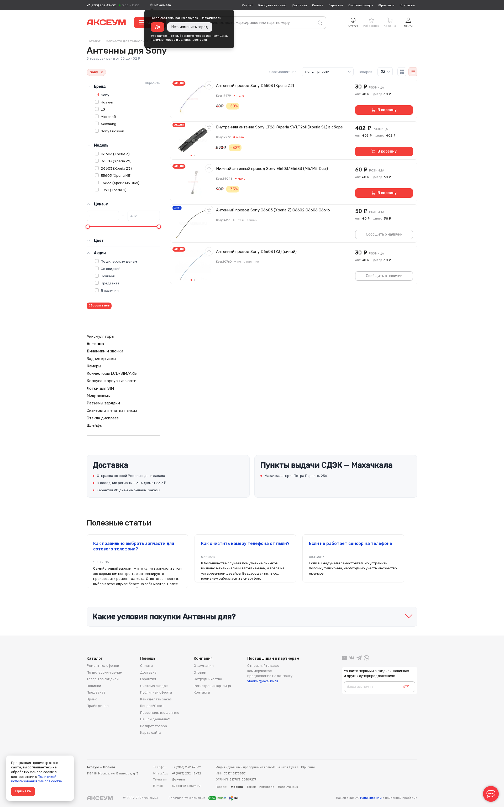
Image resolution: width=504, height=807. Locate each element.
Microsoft (108, 116)
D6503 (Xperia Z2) (116, 161)
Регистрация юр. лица (212, 686)
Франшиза (386, 5)
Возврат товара (153, 726)
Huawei (107, 102)
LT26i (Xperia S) (114, 190)
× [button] (102, 72)
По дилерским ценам (119, 261)
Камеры (94, 366)
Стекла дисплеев (103, 418)
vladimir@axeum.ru (262, 681)
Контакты (407, 5)
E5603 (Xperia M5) (116, 175)
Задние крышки (101, 358)
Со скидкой (110, 269)
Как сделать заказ (272, 5)
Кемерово (266, 787)
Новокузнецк (288, 787)
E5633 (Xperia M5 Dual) (120, 183)
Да (157, 27)
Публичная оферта (156, 692)
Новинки (108, 276)
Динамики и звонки (105, 351)
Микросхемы (99, 395)
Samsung (108, 124)
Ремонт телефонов (103, 666)
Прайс (92, 699)
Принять (23, 791)
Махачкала (162, 5)
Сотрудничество (208, 679)
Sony (105, 95)
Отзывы (200, 672)
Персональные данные (159, 713)
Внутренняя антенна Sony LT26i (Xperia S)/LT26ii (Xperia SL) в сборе (279, 127)
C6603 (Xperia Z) (115, 154)
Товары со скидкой (103, 679)
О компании (204, 666)
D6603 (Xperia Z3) (116, 168)
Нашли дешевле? (155, 719)
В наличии (110, 290)
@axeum (178, 779)
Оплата (317, 5)
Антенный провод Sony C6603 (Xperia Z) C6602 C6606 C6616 (273, 210)
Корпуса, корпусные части (111, 380)
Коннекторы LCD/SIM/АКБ (112, 373)
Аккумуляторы (100, 336)
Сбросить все (99, 305)
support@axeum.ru (186, 786)
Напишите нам (371, 798)
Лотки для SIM (100, 388)
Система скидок (360, 5)
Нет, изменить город (189, 27)
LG (103, 109)
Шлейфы (94, 425)
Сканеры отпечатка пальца (112, 410)
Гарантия (336, 5)
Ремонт (247, 5)
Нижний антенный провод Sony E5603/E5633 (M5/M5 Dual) (272, 168)
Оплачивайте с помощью (187, 798)
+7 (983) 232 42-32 (101, 5)
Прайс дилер (98, 706)
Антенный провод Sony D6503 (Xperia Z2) (255, 85)
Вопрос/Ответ (152, 706)
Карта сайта (150, 733)
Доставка (299, 5)
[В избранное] (209, 85)
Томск (251, 787)
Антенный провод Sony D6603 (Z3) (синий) (256, 251)
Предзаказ (110, 283)
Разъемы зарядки (103, 403)
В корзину (387, 110)
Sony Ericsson (112, 131)
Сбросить (152, 83)
